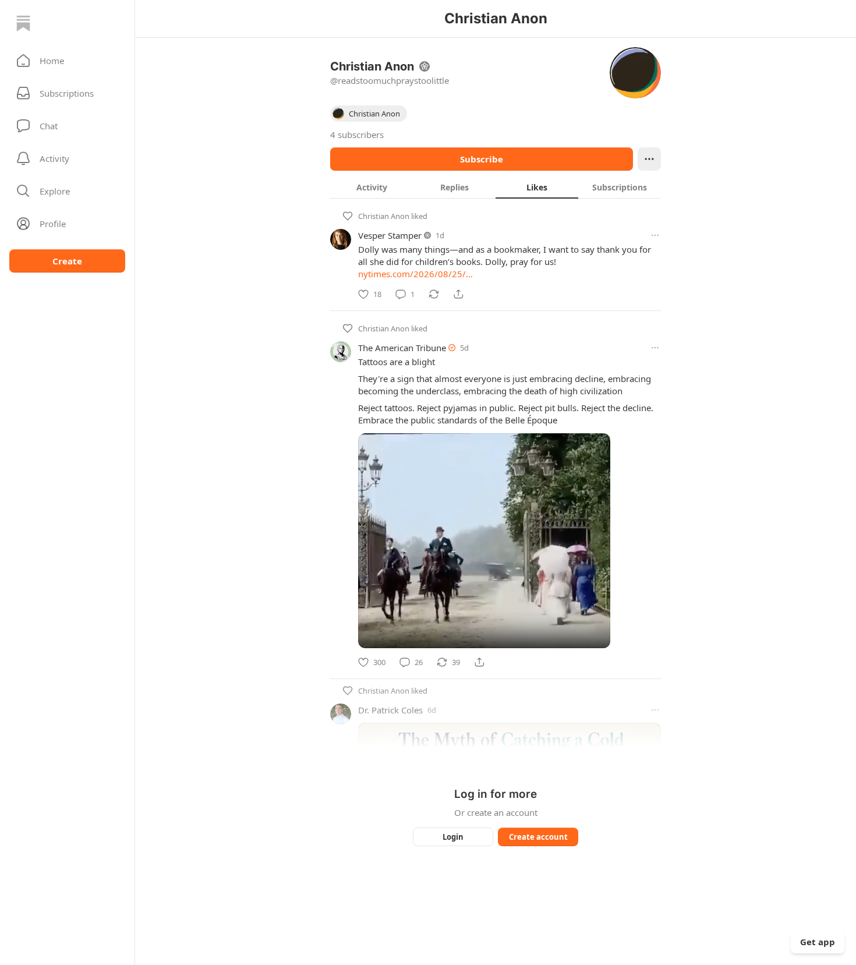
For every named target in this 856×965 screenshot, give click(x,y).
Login (453, 837)
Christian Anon (383, 216)
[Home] (23, 23)
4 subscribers (357, 134)
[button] (67, 61)
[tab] (371, 187)
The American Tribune (402, 348)
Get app (817, 942)
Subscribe (481, 159)
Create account (538, 837)
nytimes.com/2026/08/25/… (415, 274)
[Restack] (434, 294)
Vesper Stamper (390, 235)
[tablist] (495, 187)
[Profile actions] (649, 159)
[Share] (458, 294)
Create (67, 261)
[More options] (655, 235)
